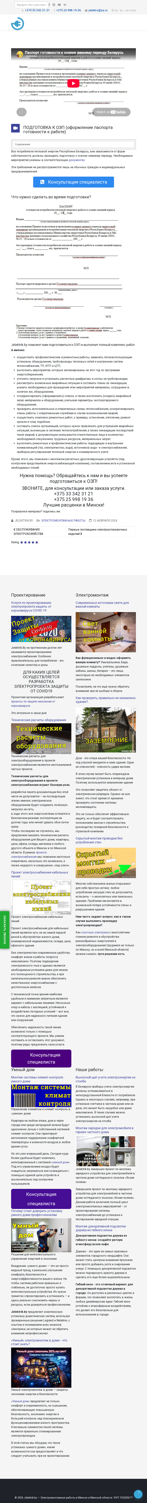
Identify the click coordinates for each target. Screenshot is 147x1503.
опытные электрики (95, 932)
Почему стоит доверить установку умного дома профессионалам (36, 1213)
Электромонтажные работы (63, 520)
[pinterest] (54, 4)
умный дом (60, 1162)
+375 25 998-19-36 (68, 10)
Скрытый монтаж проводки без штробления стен (99, 840)
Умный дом (20, 1401)
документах (77, 160)
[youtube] (59, 4)
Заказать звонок (4, 929)
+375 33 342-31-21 (37, 10)
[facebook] (49, 4)
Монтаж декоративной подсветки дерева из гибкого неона (101, 1228)
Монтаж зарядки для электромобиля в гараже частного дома (105, 1130)
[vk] (64, 4)
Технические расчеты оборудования (38, 720)
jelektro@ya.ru (98, 10)
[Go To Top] (138, 1494)
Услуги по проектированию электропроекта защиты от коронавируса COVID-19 (31, 606)
